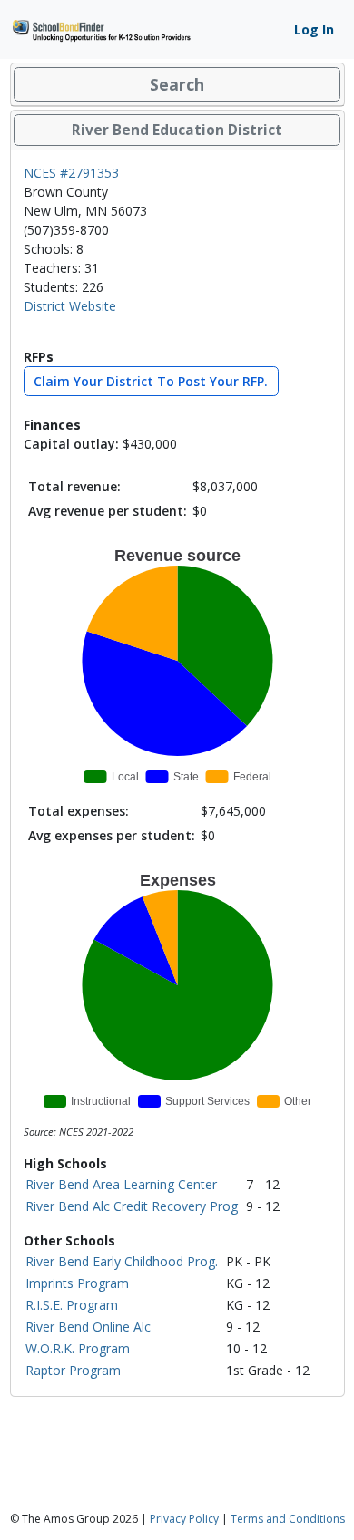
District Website (70, 306)
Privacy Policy (184, 1518)
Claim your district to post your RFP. (151, 381)
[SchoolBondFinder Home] (101, 29)
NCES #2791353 (71, 172)
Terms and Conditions (288, 1518)
